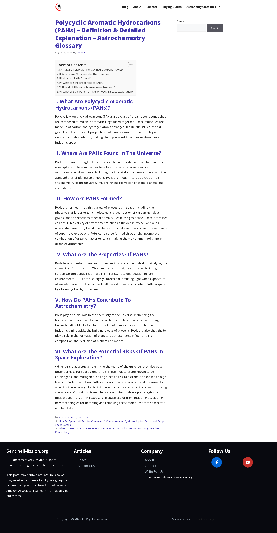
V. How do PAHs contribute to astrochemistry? (87, 87)
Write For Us (154, 471)
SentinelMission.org (27, 451)
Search (181, 21)
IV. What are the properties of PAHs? (81, 83)
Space (82, 460)
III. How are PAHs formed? (75, 78)
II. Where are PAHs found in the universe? (84, 74)
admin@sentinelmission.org (173, 477)
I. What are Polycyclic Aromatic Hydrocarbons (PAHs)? (91, 69)
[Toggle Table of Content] (129, 64)
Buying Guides (172, 7)
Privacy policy (180, 519)
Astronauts (86, 466)
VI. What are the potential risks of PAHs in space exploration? (96, 91)
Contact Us (153, 466)
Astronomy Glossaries (201, 7)
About (137, 7)
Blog (125, 7)
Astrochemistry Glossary (73, 417)
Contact (151, 7)
